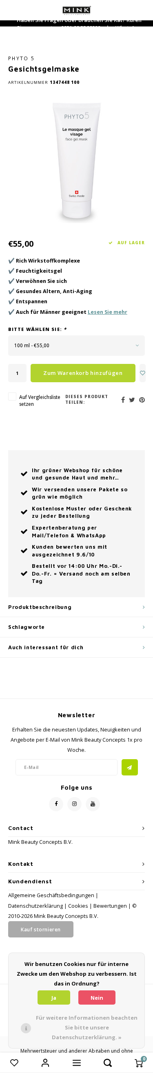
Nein (97, 997)
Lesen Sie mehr (107, 312)
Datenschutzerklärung (35, 905)
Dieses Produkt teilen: (86, 399)
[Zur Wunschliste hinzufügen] (143, 373)
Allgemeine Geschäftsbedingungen (51, 895)
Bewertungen (110, 905)
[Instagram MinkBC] (74, 804)
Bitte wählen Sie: (37, 329)
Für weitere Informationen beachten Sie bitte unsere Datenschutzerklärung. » (86, 1027)
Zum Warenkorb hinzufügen (83, 373)
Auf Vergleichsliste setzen (39, 400)
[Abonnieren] (130, 767)
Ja (53, 997)
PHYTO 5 (21, 58)
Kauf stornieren (41, 929)
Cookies (78, 905)
